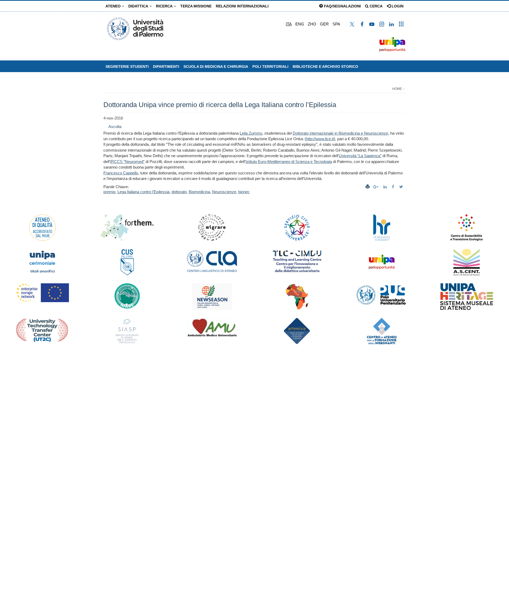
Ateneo (114, 6)
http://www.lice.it (320, 138)
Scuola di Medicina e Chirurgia (215, 66)
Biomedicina (199, 191)
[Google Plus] (376, 186)
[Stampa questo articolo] (368, 186)
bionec (244, 191)
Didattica (138, 6)
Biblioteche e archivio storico (325, 66)
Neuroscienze (224, 191)
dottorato (179, 191)
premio (109, 191)
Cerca (375, 6)
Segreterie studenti (127, 66)
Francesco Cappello (120, 173)
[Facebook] (394, 186)
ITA (289, 24)
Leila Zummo (251, 133)
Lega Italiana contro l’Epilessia (143, 191)
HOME (397, 89)
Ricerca (165, 6)
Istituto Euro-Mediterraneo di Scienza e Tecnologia (288, 161)
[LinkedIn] (385, 186)
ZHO (312, 24)
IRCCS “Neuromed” (127, 161)
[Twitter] (401, 186)
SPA (336, 24)
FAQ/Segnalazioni (342, 6)
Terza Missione (196, 6)
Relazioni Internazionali (242, 6)
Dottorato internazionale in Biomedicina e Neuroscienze (340, 133)
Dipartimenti (166, 66)
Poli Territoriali (270, 66)
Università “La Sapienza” (360, 155)
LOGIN (396, 6)
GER (324, 24)
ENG (299, 24)
